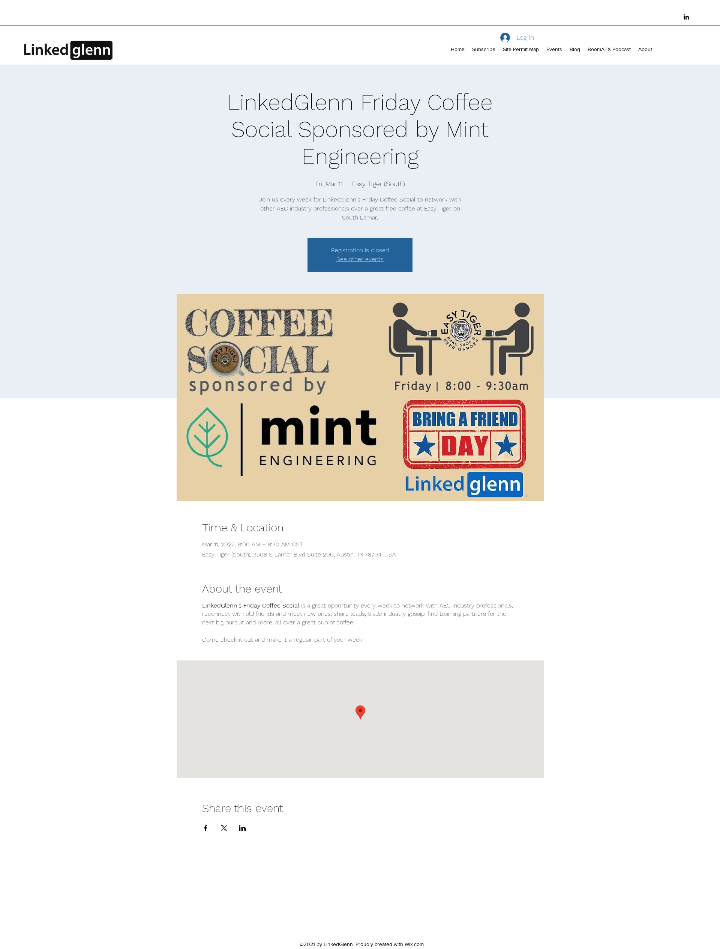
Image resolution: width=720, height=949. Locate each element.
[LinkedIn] (686, 17)
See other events (360, 259)
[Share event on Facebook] (205, 828)
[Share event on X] (224, 828)
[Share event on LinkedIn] (242, 828)
